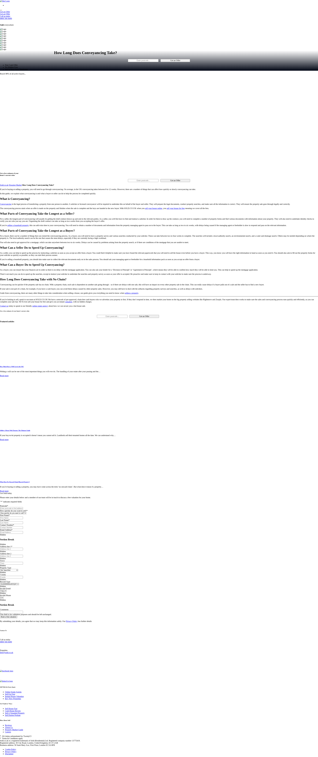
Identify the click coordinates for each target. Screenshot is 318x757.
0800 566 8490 (6, 642)
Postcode (4, 506)
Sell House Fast (11, 709)
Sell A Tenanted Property (15, 713)
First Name (5, 515)
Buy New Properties (13, 699)
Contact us (4, 306)
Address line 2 (5, 554)
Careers (8, 732)
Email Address (6, 530)
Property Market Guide (14, 730)
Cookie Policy (10, 749)
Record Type (5, 582)
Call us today (5, 16)
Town (2, 561)
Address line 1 (6, 547)
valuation (68, 302)
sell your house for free (176, 208)
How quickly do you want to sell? (14, 511)
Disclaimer (9, 754)
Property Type (5, 568)
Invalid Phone (5, 595)
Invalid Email (5, 589)
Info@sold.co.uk (6, 653)
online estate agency (40, 306)
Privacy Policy (71, 621)
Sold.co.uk (4, 185)
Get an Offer (5, 12)
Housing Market (15, 185)
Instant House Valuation (14, 696)
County (3, 575)
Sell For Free (10, 694)
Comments (4, 610)
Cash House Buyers (13, 711)
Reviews (8, 725)
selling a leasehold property (18, 225)
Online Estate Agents (13, 692)
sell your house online (153, 208)
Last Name (5, 520)
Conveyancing (5, 204)
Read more (4, 376)
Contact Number (7, 525)
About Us (9, 727)
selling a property (131, 293)
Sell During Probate (12, 715)
